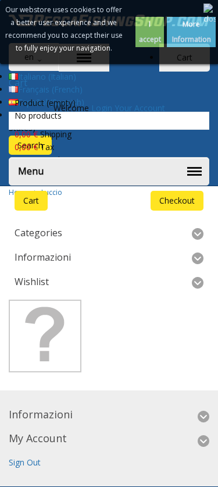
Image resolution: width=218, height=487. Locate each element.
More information (191, 31)
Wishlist (32, 281)
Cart (31, 200)
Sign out (25, 462)
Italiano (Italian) (47, 76)
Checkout (177, 200)
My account (38, 438)
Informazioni (43, 257)
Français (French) (50, 89)
